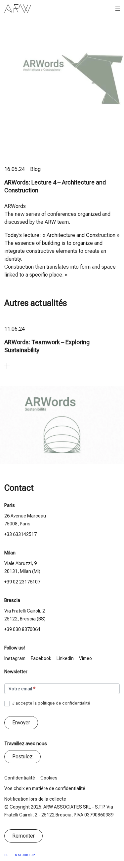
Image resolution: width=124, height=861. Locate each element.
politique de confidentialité (64, 703)
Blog (35, 169)
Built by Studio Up (19, 855)
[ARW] (17, 8)
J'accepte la (50, 703)
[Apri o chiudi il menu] (117, 9)
